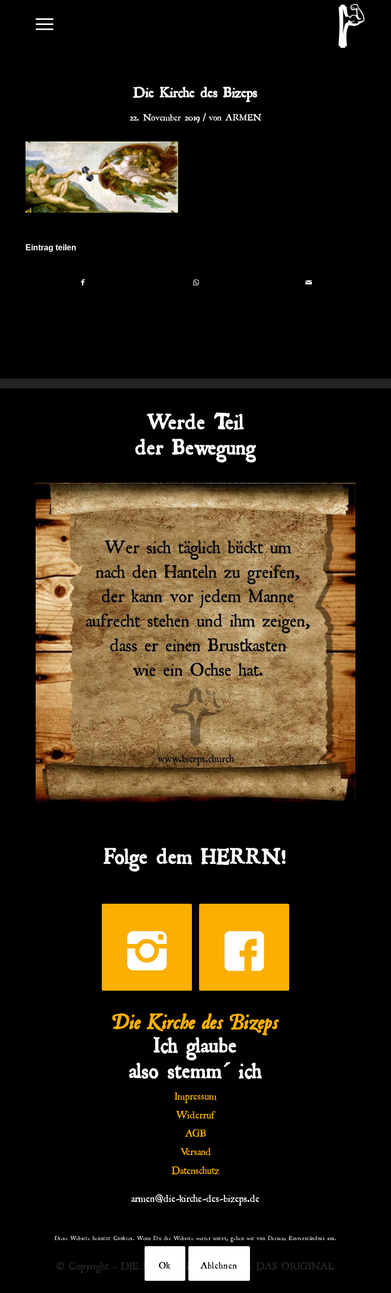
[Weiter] (332, 642)
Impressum (196, 1094)
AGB (195, 1131)
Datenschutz (195, 1168)
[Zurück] (58, 642)
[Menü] (39, 23)
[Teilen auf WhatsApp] (195, 282)
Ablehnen (219, 1263)
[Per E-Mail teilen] (309, 282)
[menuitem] (39, 23)
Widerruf (195, 1113)
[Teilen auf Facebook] (82, 282)
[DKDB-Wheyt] (352, 26)
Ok (165, 1263)
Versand (195, 1149)
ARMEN (244, 115)
